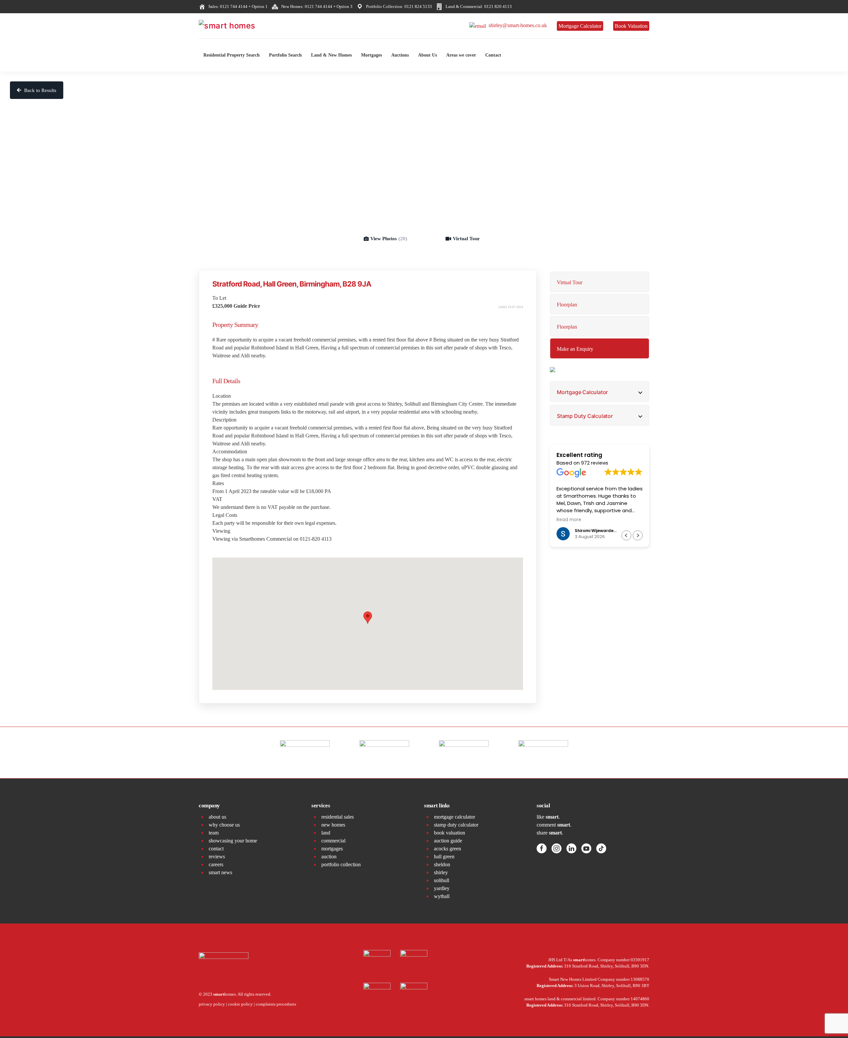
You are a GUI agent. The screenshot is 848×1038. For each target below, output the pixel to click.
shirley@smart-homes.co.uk (516, 25)
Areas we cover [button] (461, 55)
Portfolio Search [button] (285, 55)
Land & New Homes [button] (331, 55)
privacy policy (212, 1004)
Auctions (400, 55)
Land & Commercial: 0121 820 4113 (478, 6)
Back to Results (39, 90)
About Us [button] (427, 55)
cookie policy (240, 1004)
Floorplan (567, 304)
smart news (220, 872)
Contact (493, 55)
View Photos (388, 238)
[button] (638, 535)
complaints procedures (276, 1004)
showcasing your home (233, 840)
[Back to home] (248, 26)
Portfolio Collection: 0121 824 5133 (398, 6)
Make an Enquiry (575, 349)
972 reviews (594, 463)
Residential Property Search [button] (231, 55)
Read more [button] (556, 520)
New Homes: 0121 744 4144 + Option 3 (315, 6)
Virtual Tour (466, 238)
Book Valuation (631, 26)
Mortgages (371, 55)
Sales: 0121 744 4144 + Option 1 (237, 6)
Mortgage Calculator (580, 26)
